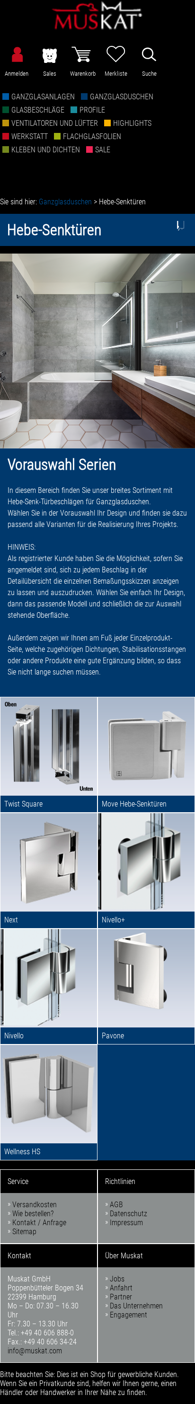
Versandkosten (34, 1204)
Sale (102, 149)
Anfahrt (121, 1287)
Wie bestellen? (32, 1213)
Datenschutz (128, 1213)
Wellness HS (22, 1151)
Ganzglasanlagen (43, 96)
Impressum (126, 1222)
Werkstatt (29, 136)
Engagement (128, 1314)
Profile (92, 109)
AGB (116, 1204)
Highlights (132, 123)
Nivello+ (113, 919)
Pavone (113, 1035)
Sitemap (24, 1231)
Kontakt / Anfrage (39, 1222)
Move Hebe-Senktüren (134, 803)
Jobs (117, 1278)
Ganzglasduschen (121, 96)
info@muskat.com (35, 1350)
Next (11, 919)
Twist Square (23, 803)
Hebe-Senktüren (122, 201)
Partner (121, 1296)
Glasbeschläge (37, 109)
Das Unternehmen (136, 1305)
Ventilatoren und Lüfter (54, 123)
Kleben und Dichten (45, 149)
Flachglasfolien (92, 136)
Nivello (14, 1035)
